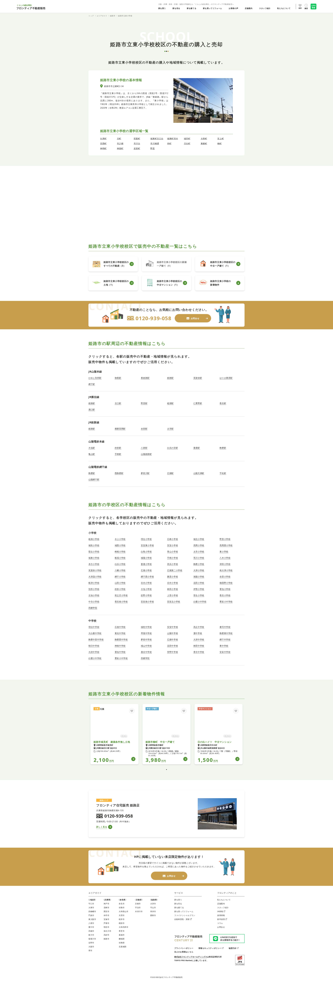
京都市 (138, 903)
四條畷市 (92, 911)
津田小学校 (225, 564)
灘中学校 (197, 633)
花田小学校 (198, 582)
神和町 (103, 148)
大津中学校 (198, 639)
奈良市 (121, 903)
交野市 (91, 942)
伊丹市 (106, 915)
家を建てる (179, 907)
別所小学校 (93, 589)
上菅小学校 (172, 595)
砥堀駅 (170, 403)
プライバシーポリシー (183, 948)
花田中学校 (172, 645)
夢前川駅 (145, 473)
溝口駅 (91, 409)
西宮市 (106, 911)
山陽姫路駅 (146, 454)
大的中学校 (93, 652)
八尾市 (91, 923)
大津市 (153, 903)
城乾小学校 (93, 545)
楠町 (219, 143)
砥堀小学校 (93, 539)
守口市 (91, 903)
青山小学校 (172, 551)
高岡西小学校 (226, 545)
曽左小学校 (93, 551)
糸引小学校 (93, 564)
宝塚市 (106, 919)
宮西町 (103, 143)
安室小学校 (172, 545)
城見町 (187, 138)
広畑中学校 (172, 639)
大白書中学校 (94, 633)
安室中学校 (172, 627)
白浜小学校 (120, 564)
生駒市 (121, 907)
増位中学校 (93, 627)
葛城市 (121, 935)
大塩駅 (91, 447)
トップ (91, 16)
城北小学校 (198, 539)
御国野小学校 (226, 582)
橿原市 (121, 923)
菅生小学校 (198, 595)
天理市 (121, 915)
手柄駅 (118, 454)
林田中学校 (198, 645)
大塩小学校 (146, 589)
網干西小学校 (147, 576)
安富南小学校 (147, 601)
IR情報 (220, 911)
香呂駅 (223, 403)
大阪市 (91, 946)
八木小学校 (225, 557)
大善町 (204, 138)
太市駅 (170, 428)
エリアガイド (94, 892)
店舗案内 (221, 903)
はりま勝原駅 (226, 377)
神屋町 (120, 148)
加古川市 (107, 931)
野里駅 (144, 403)
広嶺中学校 (120, 627)
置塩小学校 (225, 589)
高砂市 (106, 935)
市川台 (137, 143)
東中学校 (224, 645)
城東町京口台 (156, 138)
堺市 (90, 950)
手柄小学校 (172, 557)
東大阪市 (92, 919)
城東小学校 (93, 557)
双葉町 (137, 138)
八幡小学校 (120, 570)
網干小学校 (120, 576)
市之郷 (120, 143)
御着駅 (118, 377)
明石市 (106, 927)
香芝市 (121, 931)
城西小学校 (120, 545)
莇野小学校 (146, 595)
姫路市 (106, 939)
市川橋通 (154, 143)
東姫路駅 (145, 377)
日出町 (187, 143)
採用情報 (221, 915)
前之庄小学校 (121, 595)
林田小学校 (172, 589)
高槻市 (91, 931)
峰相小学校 (120, 551)
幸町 (169, 143)
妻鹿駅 (196, 447)
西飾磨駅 (119, 473)
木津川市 (139, 911)
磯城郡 (121, 939)
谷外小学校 (172, 582)
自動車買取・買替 (182, 919)
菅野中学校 (172, 652)
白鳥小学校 (146, 551)
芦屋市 (106, 923)
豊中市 (91, 927)
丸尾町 (103, 138)
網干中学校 (225, 639)
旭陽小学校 (198, 576)
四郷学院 (92, 607)
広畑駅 (170, 473)
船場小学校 (120, 557)
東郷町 (204, 143)
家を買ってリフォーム (183, 911)
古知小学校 (93, 595)
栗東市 (153, 915)
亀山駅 (91, 454)
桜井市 (121, 919)
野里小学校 (225, 539)
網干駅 (91, 384)
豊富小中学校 (226, 601)
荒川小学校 (198, 557)
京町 (119, 138)
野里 (152, 148)
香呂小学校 (225, 595)
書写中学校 (225, 627)
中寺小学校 (93, 601)
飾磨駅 (223, 447)
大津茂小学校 (94, 576)
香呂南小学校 (121, 601)
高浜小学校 (172, 564)
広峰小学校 (172, 539)
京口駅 (118, 403)
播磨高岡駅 (120, 428)
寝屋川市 (92, 939)
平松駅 (223, 473)
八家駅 (144, 447)
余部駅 (144, 428)
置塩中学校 (120, 652)
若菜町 (137, 148)
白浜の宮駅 (172, 447)
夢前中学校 (146, 639)
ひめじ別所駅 (94, 377)
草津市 (153, 911)
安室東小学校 (147, 545)
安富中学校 (225, 652)
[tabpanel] (114, 734)
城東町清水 (172, 138)
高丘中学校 (198, 627)
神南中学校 (120, 645)
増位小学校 (146, 539)
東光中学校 (120, 633)
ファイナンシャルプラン (184, 915)
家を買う (178, 899)
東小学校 (224, 551)
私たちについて (223, 899)
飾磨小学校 (198, 564)
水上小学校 (120, 539)
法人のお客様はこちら (183, 952)
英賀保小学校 (94, 570)
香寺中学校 (198, 652)
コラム (220, 923)
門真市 (91, 915)
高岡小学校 (198, 545)
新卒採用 (221, 919)
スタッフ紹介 (223, 907)
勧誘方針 (232, 948)
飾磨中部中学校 (96, 639)
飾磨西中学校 (121, 639)
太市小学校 (198, 551)
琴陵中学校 (146, 633)
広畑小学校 (146, 570)
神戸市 (106, 903)
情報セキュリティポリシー (209, 948)
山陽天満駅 (198, 473)
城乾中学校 (146, 627)
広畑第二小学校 (174, 570)
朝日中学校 (93, 645)
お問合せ (221, 927)
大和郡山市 (123, 911)
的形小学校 (120, 589)
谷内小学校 (146, 582)
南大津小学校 (226, 570)
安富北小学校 (173, 601)
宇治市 (138, 907)
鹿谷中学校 (146, 652)
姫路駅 (170, 377)
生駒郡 (121, 942)
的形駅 (118, 447)
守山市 (153, 907)
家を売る (178, 903)
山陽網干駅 (93, 479)
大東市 (91, 907)
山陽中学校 (172, 633)
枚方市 (91, 935)
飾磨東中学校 (226, 633)
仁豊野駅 (197, 403)
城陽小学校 (146, 557)
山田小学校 (120, 582)
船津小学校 (93, 582)
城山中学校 (146, 645)
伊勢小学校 (198, 589)
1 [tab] (166, 769)
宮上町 (220, 138)
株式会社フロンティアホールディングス (190, 956)
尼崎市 (106, 907)
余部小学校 (225, 576)
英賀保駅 (197, 377)
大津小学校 (198, 570)
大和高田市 (123, 927)
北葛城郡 (122, 946)
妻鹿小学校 (146, 564)
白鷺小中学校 (199, 601)
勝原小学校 (172, 576)
